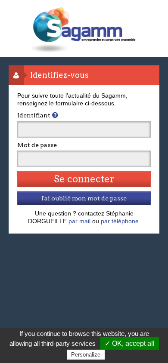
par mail (79, 221)
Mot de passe (37, 145)
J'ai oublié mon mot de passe (84, 198)
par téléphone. (120, 221)
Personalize (85, 354)
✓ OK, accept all (130, 343)
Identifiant (33, 115)
